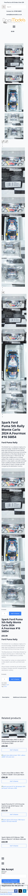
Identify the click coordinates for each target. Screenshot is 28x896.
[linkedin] (24, 891)
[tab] (6, 697)
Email (4, 873)
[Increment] (6, 613)
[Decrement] (3, 613)
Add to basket (15, 613)
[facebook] (16, 891)
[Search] (4, 7)
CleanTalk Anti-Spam (6, 894)
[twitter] (20, 891)
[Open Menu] (14, 26)
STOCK (5, 686)
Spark (7, 684)
